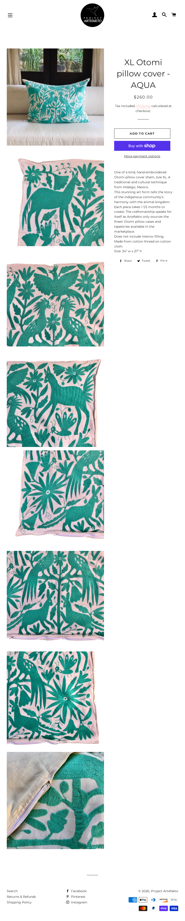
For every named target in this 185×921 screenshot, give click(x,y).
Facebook (78, 891)
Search (12, 891)
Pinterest (78, 897)
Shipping (143, 106)
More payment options (142, 156)
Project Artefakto (164, 891)
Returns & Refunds (21, 897)
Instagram (78, 902)
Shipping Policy (19, 902)
